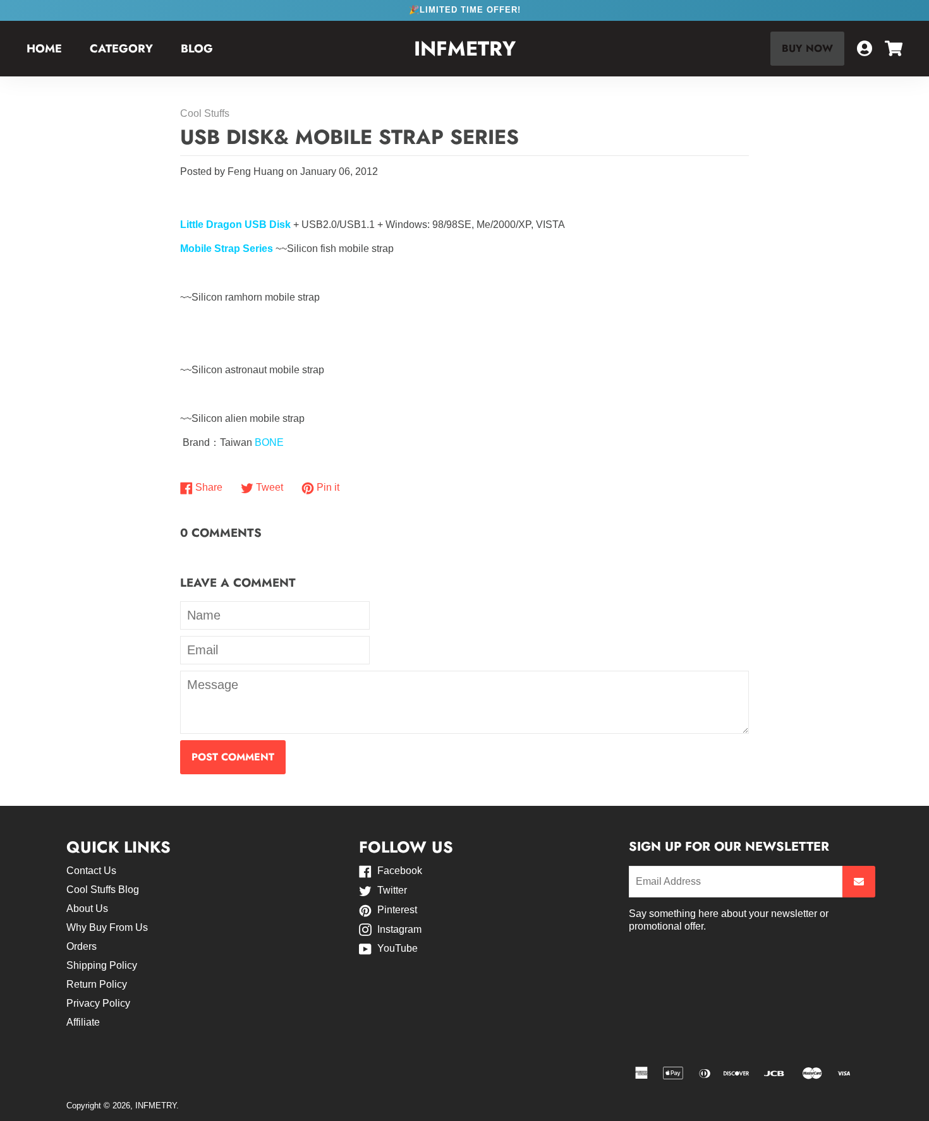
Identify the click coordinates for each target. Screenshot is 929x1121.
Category (121, 48)
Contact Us (91, 870)
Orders (81, 946)
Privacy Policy (98, 1003)
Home (44, 48)
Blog (197, 48)
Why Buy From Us (107, 927)
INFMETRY (465, 49)
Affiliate (83, 1022)
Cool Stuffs (204, 113)
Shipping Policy (101, 965)
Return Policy (96, 984)
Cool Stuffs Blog (102, 889)
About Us (87, 908)
